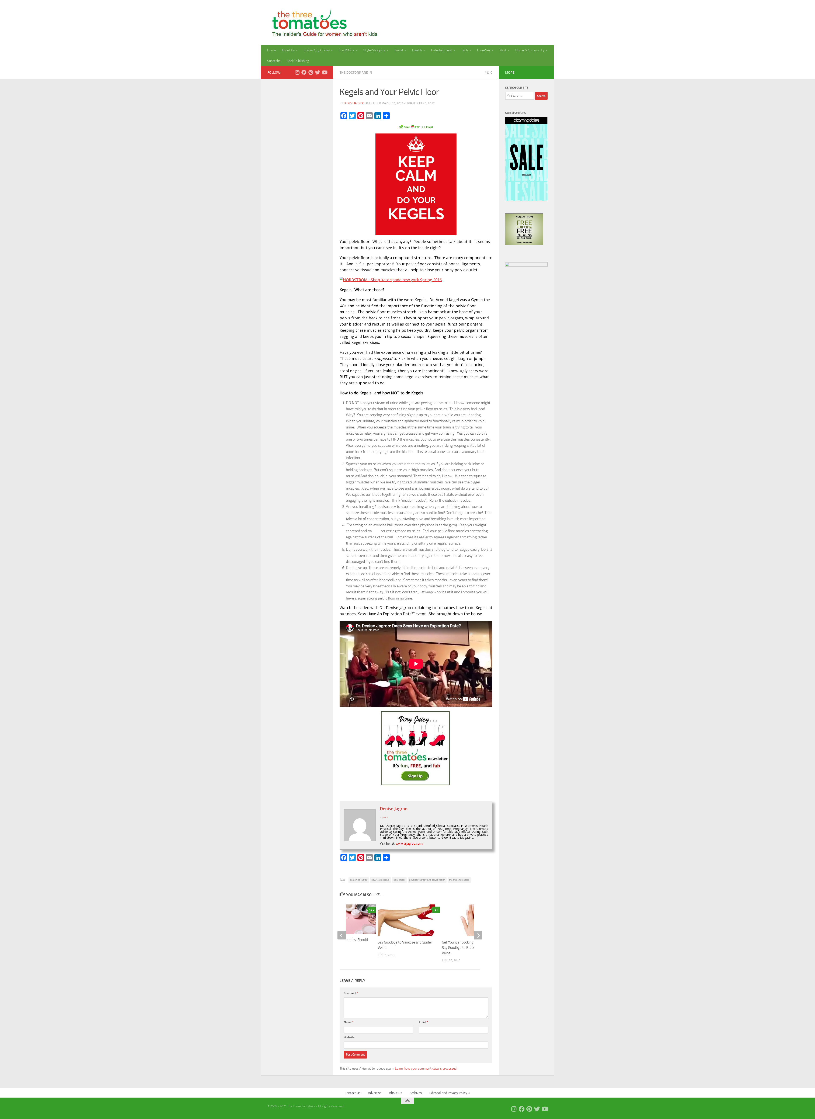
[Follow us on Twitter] (317, 72)
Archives (416, 1093)
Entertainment (441, 50)
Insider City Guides (317, 50)
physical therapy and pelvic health (427, 879)
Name (348, 1022)
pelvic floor (399, 879)
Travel (398, 50)
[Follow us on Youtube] (324, 72)
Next (502, 50)
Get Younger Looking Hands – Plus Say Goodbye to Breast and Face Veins (468, 947)
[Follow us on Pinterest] (310, 72)
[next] (478, 935)
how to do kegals (380, 879)
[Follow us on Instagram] (297, 72)
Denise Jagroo (354, 103)
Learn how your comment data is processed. (426, 1068)
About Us (288, 50)
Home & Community (529, 50)
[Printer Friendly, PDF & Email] (416, 127)
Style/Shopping (374, 50)
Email (423, 1022)
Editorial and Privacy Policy (448, 1093)
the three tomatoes (459, 879)
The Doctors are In (356, 72)
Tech (464, 50)
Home (271, 50)
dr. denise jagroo (358, 879)
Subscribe (274, 61)
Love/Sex (483, 50)
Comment (351, 993)
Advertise (374, 1093)
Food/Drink (346, 50)
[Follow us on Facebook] (303, 72)
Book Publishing (298, 61)
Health (417, 50)
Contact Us (352, 1093)
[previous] (341, 935)
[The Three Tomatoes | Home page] (322, 22)
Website (349, 1037)
